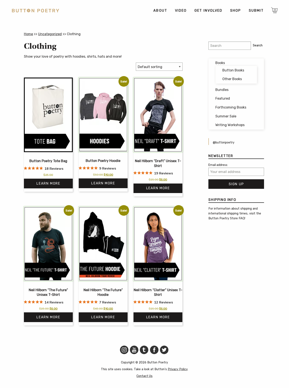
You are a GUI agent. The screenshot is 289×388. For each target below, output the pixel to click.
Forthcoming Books (230, 107)
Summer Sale (225, 116)
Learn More (48, 183)
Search (258, 45)
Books (220, 63)
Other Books (232, 79)
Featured (222, 98)
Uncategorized (50, 34)
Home (28, 34)
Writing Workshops (230, 125)
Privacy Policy (177, 369)
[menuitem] (160, 10)
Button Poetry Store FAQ (226, 218)
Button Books (233, 70)
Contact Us (144, 376)
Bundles (221, 90)
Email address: (218, 165)
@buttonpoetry (223, 142)
